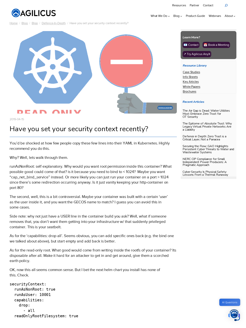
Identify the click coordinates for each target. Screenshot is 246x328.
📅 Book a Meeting (216, 44)
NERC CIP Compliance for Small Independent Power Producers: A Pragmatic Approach (205, 162)
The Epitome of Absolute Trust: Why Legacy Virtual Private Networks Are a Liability (207, 126)
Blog (25, 23)
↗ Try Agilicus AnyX (197, 54)
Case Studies (191, 72)
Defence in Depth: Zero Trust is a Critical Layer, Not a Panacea (204, 138)
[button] (234, 315)
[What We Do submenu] (169, 16)
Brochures (189, 91)
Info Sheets (190, 76)
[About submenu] (234, 16)
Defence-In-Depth (54, 23)
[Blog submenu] (181, 16)
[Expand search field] (226, 5)
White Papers (191, 86)
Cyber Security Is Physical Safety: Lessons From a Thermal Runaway (205, 173)
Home (14, 23)
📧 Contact (191, 44)
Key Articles (191, 81)
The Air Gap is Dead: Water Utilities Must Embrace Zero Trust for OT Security (206, 114)
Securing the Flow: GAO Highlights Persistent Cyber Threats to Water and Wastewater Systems (208, 149)
